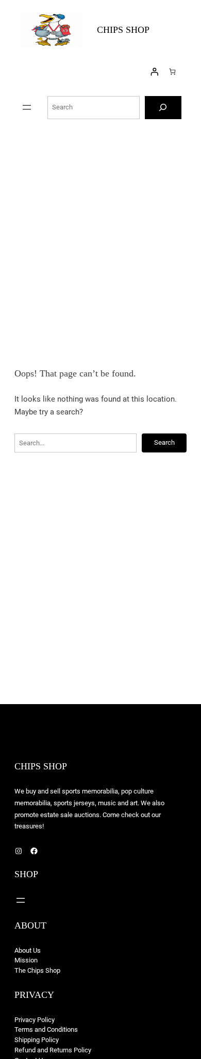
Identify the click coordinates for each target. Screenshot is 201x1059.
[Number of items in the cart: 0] (172, 72)
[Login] (154, 72)
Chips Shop (123, 30)
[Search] (163, 107)
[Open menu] (27, 107)
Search (164, 442)
